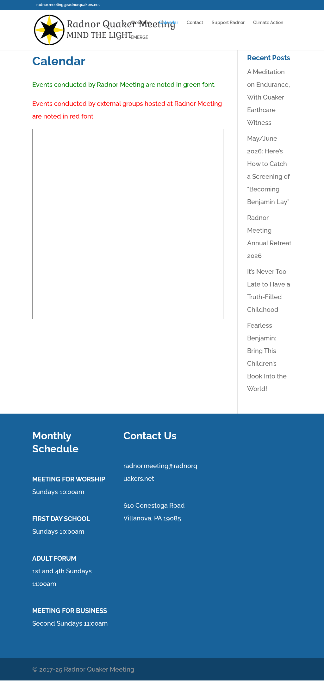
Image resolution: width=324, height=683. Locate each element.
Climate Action (268, 22)
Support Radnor (228, 22)
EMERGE (139, 37)
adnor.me (139, 466)
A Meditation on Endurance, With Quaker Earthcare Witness (268, 97)
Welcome (141, 22)
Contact (195, 22)
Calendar (168, 22)
